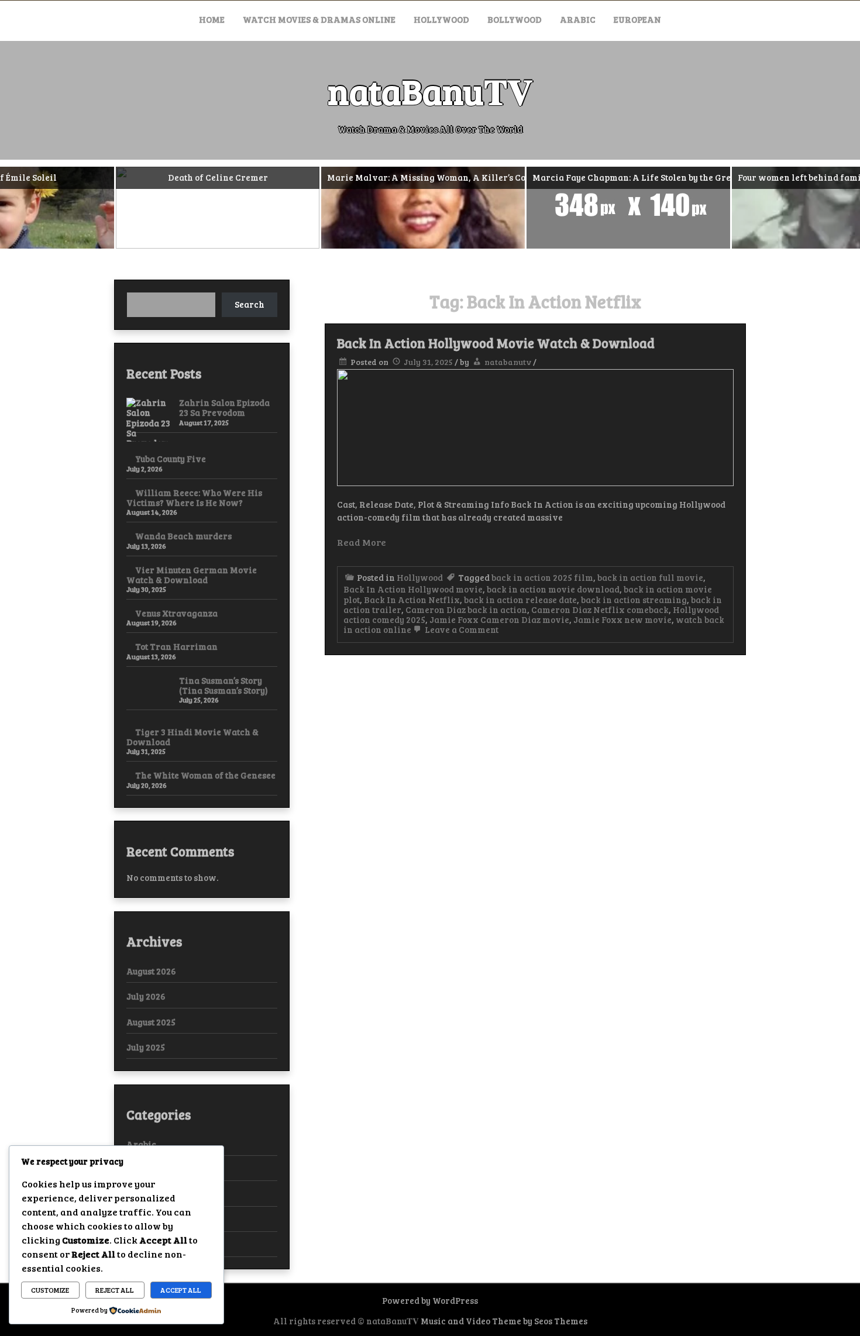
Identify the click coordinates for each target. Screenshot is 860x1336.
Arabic (578, 19)
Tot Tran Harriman (176, 646)
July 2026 (146, 996)
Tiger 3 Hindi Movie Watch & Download (192, 737)
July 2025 (145, 1047)
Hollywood (441, 19)
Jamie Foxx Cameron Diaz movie (499, 619)
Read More (361, 542)
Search (249, 304)
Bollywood (514, 19)
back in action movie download (553, 589)
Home (212, 19)
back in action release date (520, 599)
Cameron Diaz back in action (466, 609)
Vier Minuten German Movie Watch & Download (191, 575)
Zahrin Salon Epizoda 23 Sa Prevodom (224, 407)
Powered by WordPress (430, 1300)
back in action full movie (650, 577)
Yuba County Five (170, 458)
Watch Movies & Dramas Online (319, 19)
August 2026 (151, 971)
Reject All (114, 1289)
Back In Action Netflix (412, 599)
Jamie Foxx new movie (622, 619)
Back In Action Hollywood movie (413, 589)
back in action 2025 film (542, 577)
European (637, 19)
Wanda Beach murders (183, 536)
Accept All (180, 1289)
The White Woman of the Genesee (205, 775)
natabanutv (507, 361)
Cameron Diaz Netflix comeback (600, 609)
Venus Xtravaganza (176, 613)
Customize (50, 1289)
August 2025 (151, 1022)
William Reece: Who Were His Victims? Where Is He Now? (194, 497)
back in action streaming (634, 599)
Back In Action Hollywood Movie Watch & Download (496, 343)
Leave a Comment (460, 629)
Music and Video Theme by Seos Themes (504, 1321)
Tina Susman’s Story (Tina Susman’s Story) (223, 685)
